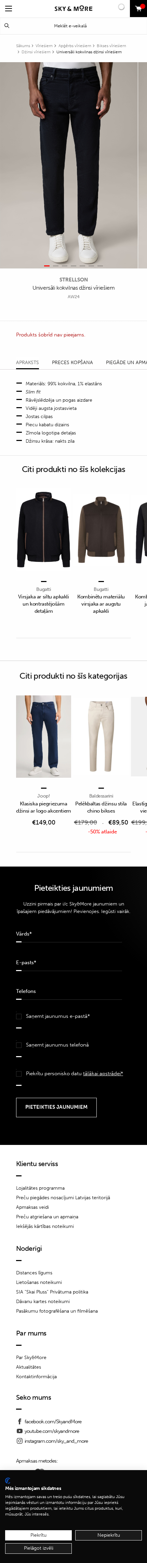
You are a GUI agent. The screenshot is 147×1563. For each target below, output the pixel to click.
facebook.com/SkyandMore (53, 1422)
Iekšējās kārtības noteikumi (45, 1226)
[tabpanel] (69, 165)
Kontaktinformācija (36, 1377)
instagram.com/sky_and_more (56, 1441)
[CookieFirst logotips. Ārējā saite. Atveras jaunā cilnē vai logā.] (7, 1481)
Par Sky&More (31, 1357)
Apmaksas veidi (32, 1207)
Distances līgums (34, 1273)
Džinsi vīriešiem (36, 52)
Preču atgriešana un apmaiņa (47, 1217)
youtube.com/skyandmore (52, 1431)
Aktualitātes (28, 1367)
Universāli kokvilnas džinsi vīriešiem (89, 52)
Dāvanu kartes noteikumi (43, 1301)
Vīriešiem (44, 45)
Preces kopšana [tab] (72, 362)
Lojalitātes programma (40, 1188)
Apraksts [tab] (27, 362)
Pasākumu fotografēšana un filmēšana (57, 1311)
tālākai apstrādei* (103, 1073)
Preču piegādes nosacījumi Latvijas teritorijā (63, 1198)
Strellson (73, 280)
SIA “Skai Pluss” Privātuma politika (52, 1292)
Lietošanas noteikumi (39, 1282)
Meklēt (7, 25)
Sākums (23, 45)
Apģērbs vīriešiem (74, 45)
